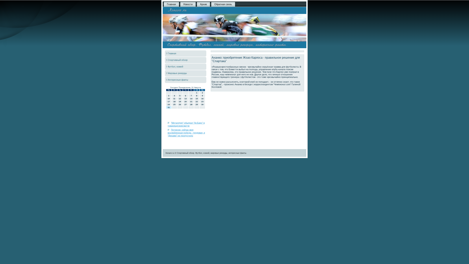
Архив (203, 4)
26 (180, 105)
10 (169, 99)
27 (185, 105)
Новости (188, 4)
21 (191, 102)
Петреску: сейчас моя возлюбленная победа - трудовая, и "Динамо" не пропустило (186, 133)
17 (169, 102)
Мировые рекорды (177, 73)
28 (191, 105)
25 (174, 105)
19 (180, 102)
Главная (171, 4)
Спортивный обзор (178, 60)
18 (174, 102)
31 (169, 107)
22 (197, 102)
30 (202, 105)
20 (185, 102)
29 (197, 105)
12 (180, 99)
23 (202, 102)
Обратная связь (223, 4)
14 (191, 99)
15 (197, 99)
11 (174, 99)
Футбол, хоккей (175, 66)
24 (169, 105)
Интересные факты (178, 80)
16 (202, 99)
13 (185, 99)
